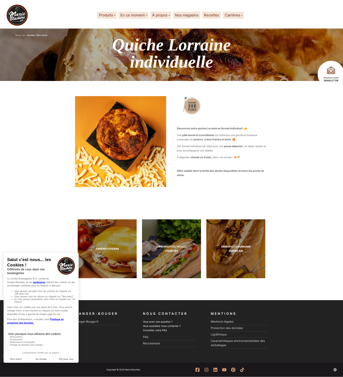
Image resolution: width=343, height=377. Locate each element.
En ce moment (132, 15)
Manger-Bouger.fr (87, 321)
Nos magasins (186, 15)
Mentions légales (222, 321)
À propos (159, 15)
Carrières (232, 15)
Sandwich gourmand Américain (236, 248)
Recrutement (151, 343)
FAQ (145, 337)
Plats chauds (41, 35)
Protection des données (227, 328)
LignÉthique (219, 334)
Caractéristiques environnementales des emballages (238, 343)
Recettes (211, 15)
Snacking (31, 35)
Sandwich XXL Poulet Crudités (171, 248)
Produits (106, 15)
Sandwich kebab (107, 248)
